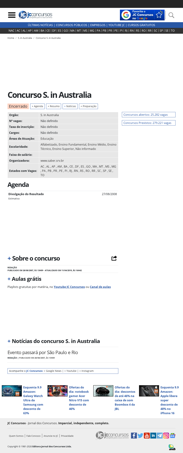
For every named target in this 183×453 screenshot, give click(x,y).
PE (116, 30)
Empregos (97, 25)
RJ (126, 30)
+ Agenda (37, 106)
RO (144, 30)
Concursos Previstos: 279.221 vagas (147, 123)
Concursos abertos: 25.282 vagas (145, 115)
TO (173, 30)
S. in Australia (50, 115)
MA (72, 30)
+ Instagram (86, 371)
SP (161, 30)
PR (110, 30)
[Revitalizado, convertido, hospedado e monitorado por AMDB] (172, 447)
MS (85, 30)
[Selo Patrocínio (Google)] (142, 15)
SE (167, 30)
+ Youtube (70, 371)
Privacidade (67, 435)
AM (36, 30)
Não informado (85, 149)
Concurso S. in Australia (48, 38)
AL (24, 30)
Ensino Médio (97, 144)
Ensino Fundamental (72, 144)
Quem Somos (16, 435)
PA (98, 30)
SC (155, 30)
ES (59, 30)
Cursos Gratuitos (141, 25)
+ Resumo (54, 106)
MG (92, 30)
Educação (47, 139)
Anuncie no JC (51, 435)
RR (150, 30)
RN (132, 30)
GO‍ (66, 30)
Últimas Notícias (40, 25)
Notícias (70, 106)
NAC (11, 30)
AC (18, 30)
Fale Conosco (33, 435)
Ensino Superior (63, 149)
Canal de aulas (100, 287)
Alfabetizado (49, 144)
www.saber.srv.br (52, 161)
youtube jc (116, 25)
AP (30, 30)
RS (137, 30)
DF (54, 30)
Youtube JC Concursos (69, 287)
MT (79, 30)
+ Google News (52, 371)
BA (42, 30)
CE (48, 30)
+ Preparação (88, 106)
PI (121, 30)
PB (104, 30)
